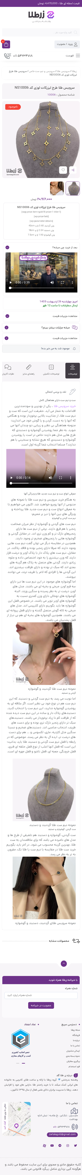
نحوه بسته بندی (73, 1056)
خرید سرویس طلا (65, 406)
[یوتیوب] (52, 1145)
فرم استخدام (74, 1066)
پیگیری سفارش (73, 1061)
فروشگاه (76, 1035)
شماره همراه (71, 988)
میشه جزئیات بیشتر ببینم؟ (55, 328)
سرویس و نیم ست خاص (42, 71)
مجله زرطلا (75, 1030)
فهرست (70, 56)
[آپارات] (44, 1145)
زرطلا (74, 71)
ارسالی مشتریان (73, 1051)
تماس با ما (75, 1045)
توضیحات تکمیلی (51, 374)
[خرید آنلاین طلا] (41, 17)
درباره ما (76, 1040)
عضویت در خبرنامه (41, 1005)
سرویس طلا (63, 71)
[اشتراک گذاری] (73, 170)
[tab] (72, 370)
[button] (23, 1063)
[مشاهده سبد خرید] (6, 45)
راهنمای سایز (28, 374)
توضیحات (72, 374)
